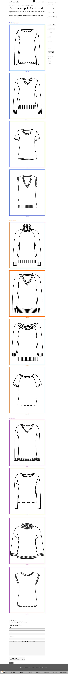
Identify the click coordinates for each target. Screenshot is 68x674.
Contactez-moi (50, 1)
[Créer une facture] (38, 672)
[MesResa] (21, 672)
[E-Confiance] (46, 672)
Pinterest (49, 63)
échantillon (14, 15)
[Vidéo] (27, 641)
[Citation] (19, 641)
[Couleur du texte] (17, 641)
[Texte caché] (24, 641)
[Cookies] (2, 672)
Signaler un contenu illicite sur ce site (41, 667)
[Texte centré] (21, 641)
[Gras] (10, 641)
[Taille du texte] (15, 641)
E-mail (10, 632)
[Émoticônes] (31, 641)
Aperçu (34, 641)
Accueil (10, 5)
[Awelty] (30, 672)
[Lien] (22, 641)
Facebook (49, 58)
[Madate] (13, 672)
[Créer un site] (5, 672)
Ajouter (11, 662)
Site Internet (11, 636)
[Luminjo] (55, 672)
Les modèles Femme (16, 5)
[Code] (29, 641)
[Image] (26, 641)
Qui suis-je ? (56, 1)
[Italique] (12, 641)
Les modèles (38, 1)
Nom (10, 627)
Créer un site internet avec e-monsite (27, 667)
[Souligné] (13, 641)
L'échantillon (44, 1)
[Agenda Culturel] (63, 672)
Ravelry (49, 60)
